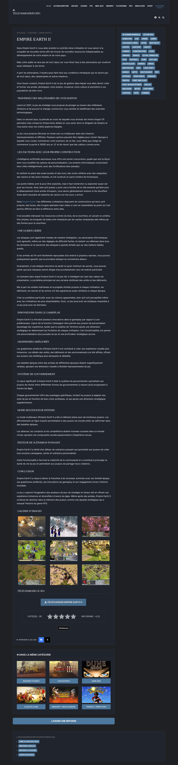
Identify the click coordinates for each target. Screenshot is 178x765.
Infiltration (128, 68)
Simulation (140, 6)
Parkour (151, 76)
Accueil (22, 33)
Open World (139, 76)
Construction (139, 51)
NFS (156, 72)
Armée (144, 39)
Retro (137, 89)
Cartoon (136, 47)
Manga (126, 72)
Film (124, 60)
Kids (138, 68)
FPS (91, 6)
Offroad (126, 76)
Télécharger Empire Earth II (64, 602)
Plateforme (121, 6)
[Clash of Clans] (31, 695)
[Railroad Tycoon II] (31, 669)
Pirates (126, 80)
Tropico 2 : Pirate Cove (96, 707)
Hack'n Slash (128, 64)
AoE (136, 39)
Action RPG (148, 35)
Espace (136, 55)
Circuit (147, 47)
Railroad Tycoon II (31, 681)
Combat (126, 51)
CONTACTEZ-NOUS (26, 755)
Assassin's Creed (130, 43)
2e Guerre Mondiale (131, 35)
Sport (150, 6)
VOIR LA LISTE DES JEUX (28, 741)
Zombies (145, 93)
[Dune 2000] (96, 669)
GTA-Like (153, 60)
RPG (130, 6)
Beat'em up (154, 43)
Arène (153, 39)
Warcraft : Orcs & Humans (63, 707)
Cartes (126, 47)
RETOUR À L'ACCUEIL (27, 750)
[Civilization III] (63, 669)
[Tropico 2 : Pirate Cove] (96, 695)
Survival (127, 93)
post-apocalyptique (132, 85)
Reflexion (127, 89)
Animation (127, 39)
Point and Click (139, 80)
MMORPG (109, 6)
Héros (151, 64)
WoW (136, 93)
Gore (144, 60)
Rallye (148, 85)
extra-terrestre (150, 55)
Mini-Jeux (99, 6)
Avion (143, 43)
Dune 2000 (96, 681)
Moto (134, 72)
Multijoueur (64, 628)
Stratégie (159, 6)
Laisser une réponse (63, 721)
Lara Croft (149, 68)
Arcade (74, 6)
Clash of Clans (31, 707)
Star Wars (148, 89)
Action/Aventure (61, 6)
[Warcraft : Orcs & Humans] (63, 695)
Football (134, 60)
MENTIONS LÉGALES (27, 746)
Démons (126, 55)
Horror (141, 64)
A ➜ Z (49, 6)
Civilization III (64, 681)
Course (84, 6)
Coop (151, 51)
